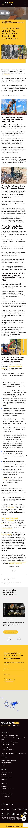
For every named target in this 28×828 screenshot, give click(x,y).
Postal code (7, 674)
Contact (3, 774)
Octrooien (4, 779)
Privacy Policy (14, 824)
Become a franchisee (7, 793)
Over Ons (4, 786)
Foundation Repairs (6, 762)
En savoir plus (11, 631)
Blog (2, 791)
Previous (9, 639)
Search (8, 679)
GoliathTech (6, 479)
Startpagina (4, 21)
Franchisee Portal (6, 796)
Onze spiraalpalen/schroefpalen (10, 735)
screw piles (11, 507)
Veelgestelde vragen (6, 772)
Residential (4, 757)
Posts (9, 21)
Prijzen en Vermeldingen (7, 749)
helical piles (18, 365)
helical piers (7, 74)
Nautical (3, 765)
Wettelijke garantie (6, 777)
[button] (18, 710)
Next (19, 639)
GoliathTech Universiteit (7, 789)
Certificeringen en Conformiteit (9, 742)
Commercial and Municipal (8, 760)
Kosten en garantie (6, 747)
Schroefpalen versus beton (8, 744)
